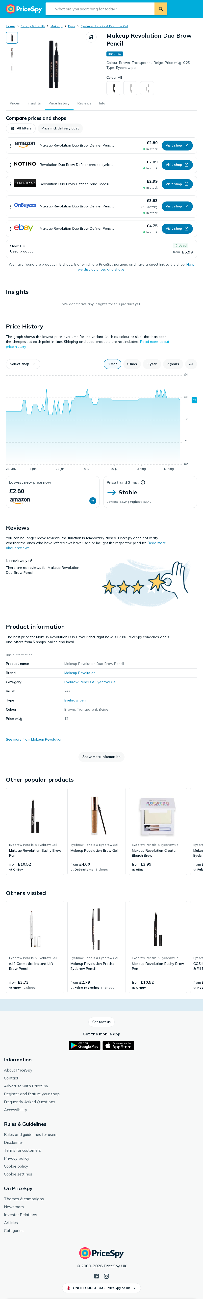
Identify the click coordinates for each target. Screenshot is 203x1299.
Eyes (71, 26)
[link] (35, 831)
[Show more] (10, 145)
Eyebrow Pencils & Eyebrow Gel (104, 26)
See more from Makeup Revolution (34, 739)
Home (10, 26)
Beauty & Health (33, 26)
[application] (101, 422)
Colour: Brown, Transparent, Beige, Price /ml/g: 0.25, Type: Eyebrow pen (148, 65)
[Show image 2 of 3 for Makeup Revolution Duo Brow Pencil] (12, 53)
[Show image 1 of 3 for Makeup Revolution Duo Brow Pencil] (12, 38)
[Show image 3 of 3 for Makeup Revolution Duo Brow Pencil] (12, 68)
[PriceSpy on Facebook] (97, 1275)
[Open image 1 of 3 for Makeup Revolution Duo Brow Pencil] (52, 63)
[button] (21, 128)
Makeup (56, 26)
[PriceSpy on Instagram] (106, 1275)
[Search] (160, 8)
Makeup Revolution (80, 673)
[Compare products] (91, 37)
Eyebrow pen (75, 700)
